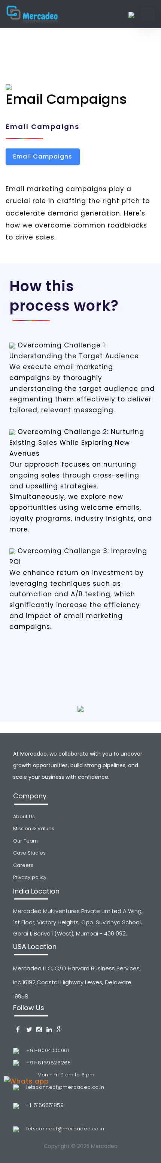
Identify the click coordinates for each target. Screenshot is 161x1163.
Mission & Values (33, 828)
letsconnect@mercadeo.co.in (65, 1087)
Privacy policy (29, 877)
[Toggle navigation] (147, 14)
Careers (23, 865)
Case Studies (29, 852)
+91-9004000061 (47, 1050)
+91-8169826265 (48, 1062)
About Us (24, 816)
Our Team (25, 840)
